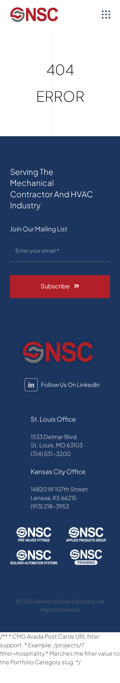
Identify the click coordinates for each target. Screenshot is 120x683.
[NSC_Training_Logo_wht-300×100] (86, 551)
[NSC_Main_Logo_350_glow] (57, 341)
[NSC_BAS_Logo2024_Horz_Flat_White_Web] (34, 551)
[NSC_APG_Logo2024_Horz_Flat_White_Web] (86, 529)
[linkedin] (31, 384)
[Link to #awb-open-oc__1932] (106, 15)
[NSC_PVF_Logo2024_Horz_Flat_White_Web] (34, 529)
